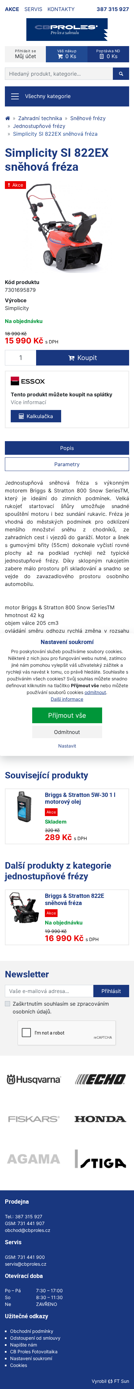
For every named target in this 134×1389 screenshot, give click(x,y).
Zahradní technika (40, 118)
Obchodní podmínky (31, 1331)
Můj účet (25, 54)
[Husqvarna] (33, 1079)
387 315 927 (113, 9)
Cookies (18, 1365)
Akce (12, 9)
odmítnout (95, 692)
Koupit (87, 358)
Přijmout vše (67, 715)
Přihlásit (111, 991)
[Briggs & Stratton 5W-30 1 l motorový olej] (24, 806)
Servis (33, 9)
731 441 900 (31, 1257)
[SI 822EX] (67, 227)
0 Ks (67, 54)
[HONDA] (100, 1119)
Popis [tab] (67, 448)
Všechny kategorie (48, 96)
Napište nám (23, 1344)
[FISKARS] (33, 1119)
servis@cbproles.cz (26, 1264)
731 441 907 (31, 1223)
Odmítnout (67, 732)
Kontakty (61, 9)
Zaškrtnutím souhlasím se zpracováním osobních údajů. (61, 1007)
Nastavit (67, 746)
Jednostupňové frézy (39, 126)
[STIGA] (100, 1159)
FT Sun (121, 1381)
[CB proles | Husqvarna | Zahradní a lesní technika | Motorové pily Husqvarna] (7, 118)
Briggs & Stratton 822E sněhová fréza (74, 899)
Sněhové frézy (88, 118)
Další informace (67, 699)
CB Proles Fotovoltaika (34, 1351)
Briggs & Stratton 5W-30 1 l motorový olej (80, 798)
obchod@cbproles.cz (27, 1230)
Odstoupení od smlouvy (35, 1338)
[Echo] (100, 1079)
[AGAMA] (33, 1159)
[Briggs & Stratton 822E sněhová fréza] (24, 907)
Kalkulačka (40, 416)
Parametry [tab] (67, 464)
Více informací (28, 402)
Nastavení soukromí (31, 1358)
